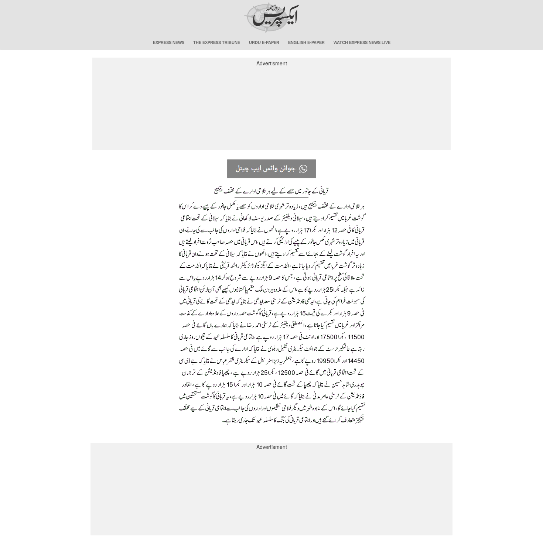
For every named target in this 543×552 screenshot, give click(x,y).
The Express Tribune (216, 42)
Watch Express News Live (362, 42)
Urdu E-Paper (264, 42)
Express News (168, 42)
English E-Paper (306, 42)
